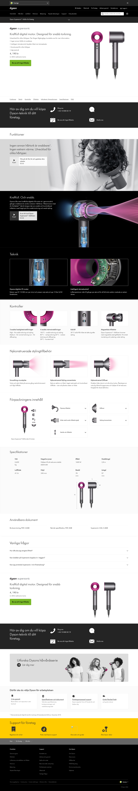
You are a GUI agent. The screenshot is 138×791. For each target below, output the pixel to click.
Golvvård (13, 14)
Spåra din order (43, 760)
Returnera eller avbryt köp (46, 764)
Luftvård (27, 14)
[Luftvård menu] (31, 14)
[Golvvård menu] (17, 14)
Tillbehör (36, 99)
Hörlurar (35, 14)
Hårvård (20, 14)
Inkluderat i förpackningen (49, 99)
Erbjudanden (73, 14)
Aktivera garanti (104, 8)
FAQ (72, 99)
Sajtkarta (71, 770)
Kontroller (28, 99)
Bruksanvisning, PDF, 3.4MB (19, 528)
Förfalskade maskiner (45, 767)
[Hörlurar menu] (39, 14)
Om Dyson (72, 753)
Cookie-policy (24, 782)
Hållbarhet (72, 760)
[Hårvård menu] (24, 14)
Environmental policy (75, 767)
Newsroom (72, 757)
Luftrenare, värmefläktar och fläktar (19, 760)
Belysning (43, 14)
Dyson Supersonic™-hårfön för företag (22, 19)
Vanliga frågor (43, 774)
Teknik (20, 99)
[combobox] (29, 3)
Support (64, 14)
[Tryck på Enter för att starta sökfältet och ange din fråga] (112, 13)
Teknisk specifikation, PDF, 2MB (61, 528)
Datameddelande (52, 782)
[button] (28, 161)
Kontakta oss (114, 8)
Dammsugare (14, 753)
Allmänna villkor (43, 782)
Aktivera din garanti (44, 757)
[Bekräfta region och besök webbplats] (127, 3)
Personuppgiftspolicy (14, 782)
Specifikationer (64, 99)
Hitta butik (86, 8)
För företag (94, 8)
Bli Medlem (78, 8)
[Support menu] (67, 14)
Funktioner (13, 99)
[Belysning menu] (47, 14)
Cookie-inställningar (33, 782)
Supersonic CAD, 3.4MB (99, 528)
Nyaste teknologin (53, 14)
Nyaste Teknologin (15, 770)
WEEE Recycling (73, 764)
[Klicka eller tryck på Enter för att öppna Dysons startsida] (13, 8)
